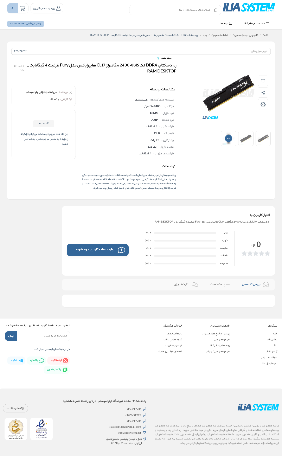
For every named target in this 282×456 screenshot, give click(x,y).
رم (205, 35)
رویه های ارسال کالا (220, 346)
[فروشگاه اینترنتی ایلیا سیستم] (249, 7)
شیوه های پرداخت (173, 340)
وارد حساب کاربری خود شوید (94, 250)
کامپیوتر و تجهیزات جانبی (245, 35)
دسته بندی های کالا (254, 24)
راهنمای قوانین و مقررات (169, 352)
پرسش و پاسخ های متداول (216, 334)
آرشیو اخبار (272, 352)
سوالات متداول (269, 358)
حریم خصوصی (222, 340)
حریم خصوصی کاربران (218, 352)
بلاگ (275, 346)
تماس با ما (272, 340)
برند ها (224, 24)
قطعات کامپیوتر (219, 35)
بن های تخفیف (174, 334)
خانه (265, 35)
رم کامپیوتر (171, 175)
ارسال (11, 336)
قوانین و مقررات (173, 346)
